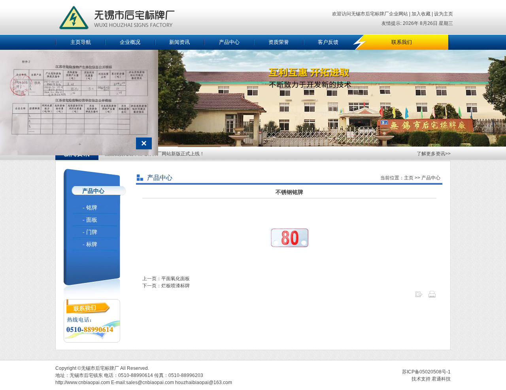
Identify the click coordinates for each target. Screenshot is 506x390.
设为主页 (443, 14)
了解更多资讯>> (434, 153)
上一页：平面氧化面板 (166, 278)
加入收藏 (420, 14)
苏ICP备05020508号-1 (426, 372)
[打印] (432, 297)
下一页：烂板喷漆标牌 (166, 285)
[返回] (418, 297)
